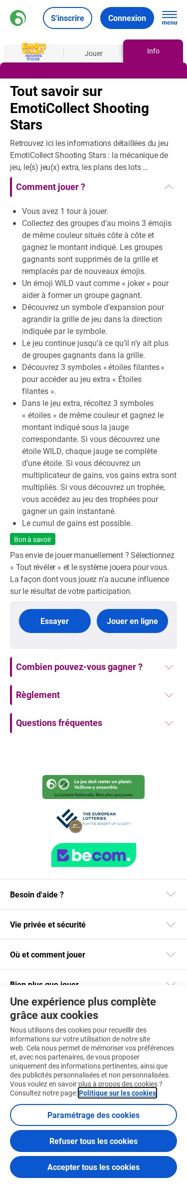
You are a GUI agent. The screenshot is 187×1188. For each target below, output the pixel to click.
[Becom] (93, 855)
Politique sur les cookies (117, 1093)
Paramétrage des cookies (93, 1115)
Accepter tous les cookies (93, 1167)
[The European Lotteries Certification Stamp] (93, 821)
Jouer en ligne (132, 621)
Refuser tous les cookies (93, 1141)
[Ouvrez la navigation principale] (169, 18)
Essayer (54, 621)
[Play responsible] (93, 787)
